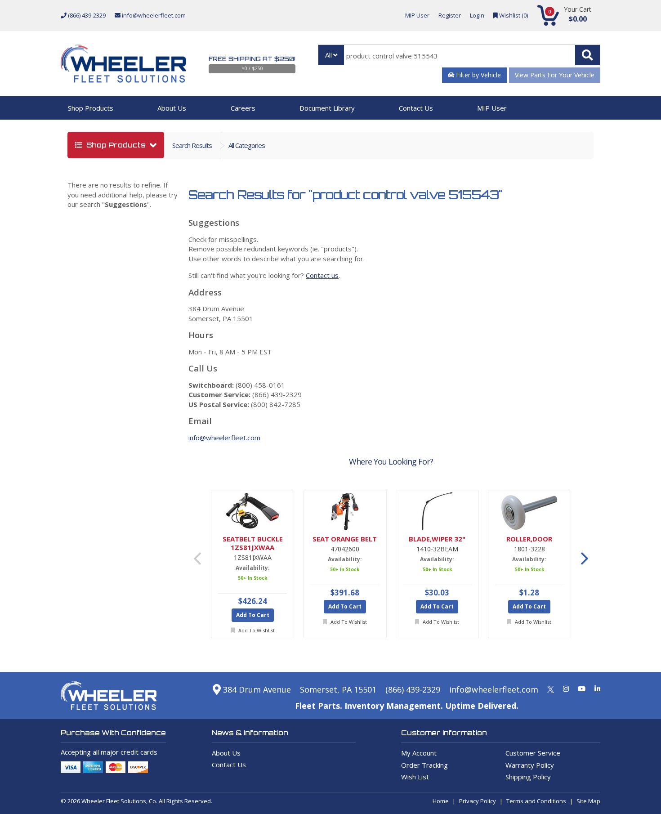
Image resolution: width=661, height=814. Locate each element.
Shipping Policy (528, 776)
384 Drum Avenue (256, 689)
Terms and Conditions (536, 801)
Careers (243, 107)
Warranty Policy (529, 764)
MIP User (417, 15)
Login (477, 15)
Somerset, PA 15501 (338, 689)
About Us (171, 107)
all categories (246, 145)
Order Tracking (424, 764)
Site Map (588, 801)
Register (449, 15)
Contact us (322, 275)
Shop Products (90, 107)
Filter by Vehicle (477, 75)
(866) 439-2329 (86, 15)
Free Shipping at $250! (252, 59)
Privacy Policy (477, 801)
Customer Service (532, 752)
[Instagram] (566, 688)
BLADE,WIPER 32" (437, 539)
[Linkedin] (597, 688)
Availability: (253, 568)
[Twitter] (550, 688)
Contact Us (416, 107)
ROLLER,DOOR (529, 539)
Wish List (415, 776)
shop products (116, 145)
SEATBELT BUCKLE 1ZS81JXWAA (253, 543)
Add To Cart (252, 615)
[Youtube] (581, 688)
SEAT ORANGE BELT (345, 539)
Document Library (327, 107)
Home (441, 801)
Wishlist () (513, 15)
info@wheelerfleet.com (153, 15)
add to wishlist (256, 630)
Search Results (192, 145)
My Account (419, 752)
